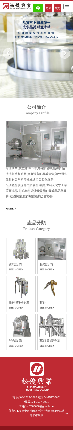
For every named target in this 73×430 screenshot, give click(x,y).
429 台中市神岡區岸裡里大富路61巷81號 (40, 410)
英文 (57, 8)
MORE (10, 208)
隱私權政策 (36, 415)
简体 (48, 8)
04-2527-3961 (40, 401)
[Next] (65, 53)
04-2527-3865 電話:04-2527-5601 (40, 397)
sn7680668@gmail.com (40, 406)
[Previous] (8, 53)
